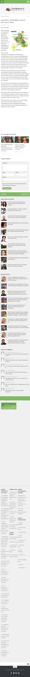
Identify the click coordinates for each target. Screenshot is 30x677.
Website (4, 177)
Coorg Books (22, 567)
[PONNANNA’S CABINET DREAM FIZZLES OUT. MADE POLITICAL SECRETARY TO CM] (4, 321)
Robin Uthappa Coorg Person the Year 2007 (5, 636)
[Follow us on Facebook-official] (21, 194)
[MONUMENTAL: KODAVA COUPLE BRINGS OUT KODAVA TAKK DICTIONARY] (4, 232)
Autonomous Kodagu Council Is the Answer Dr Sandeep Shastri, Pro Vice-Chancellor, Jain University (22, 500)
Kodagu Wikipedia (20, 523)
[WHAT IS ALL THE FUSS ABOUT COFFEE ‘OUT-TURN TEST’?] (4, 239)
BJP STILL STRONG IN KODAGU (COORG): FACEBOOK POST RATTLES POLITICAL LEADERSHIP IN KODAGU (18, 300)
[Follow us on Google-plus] (26, 194)
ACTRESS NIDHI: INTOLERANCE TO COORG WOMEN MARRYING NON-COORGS (16, 203)
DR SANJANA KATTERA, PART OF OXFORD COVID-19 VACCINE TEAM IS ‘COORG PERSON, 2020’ (5, 513)
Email (17, 172)
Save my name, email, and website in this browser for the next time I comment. (14, 184)
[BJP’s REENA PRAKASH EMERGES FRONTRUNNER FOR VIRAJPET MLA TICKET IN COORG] (8, 139)
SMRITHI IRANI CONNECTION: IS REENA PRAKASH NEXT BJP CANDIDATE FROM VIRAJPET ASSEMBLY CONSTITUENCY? (18, 314)
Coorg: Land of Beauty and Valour (13, 555)
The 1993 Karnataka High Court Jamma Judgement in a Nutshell (12, 505)
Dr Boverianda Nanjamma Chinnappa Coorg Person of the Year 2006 (5, 644)
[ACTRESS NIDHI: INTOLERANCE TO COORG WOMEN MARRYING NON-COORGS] (4, 204)
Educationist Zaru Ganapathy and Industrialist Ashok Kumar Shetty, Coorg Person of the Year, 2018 (4, 541)
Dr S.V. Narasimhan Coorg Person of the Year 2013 (5, 588)
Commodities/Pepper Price (22, 560)
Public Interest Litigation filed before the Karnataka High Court (13, 496)
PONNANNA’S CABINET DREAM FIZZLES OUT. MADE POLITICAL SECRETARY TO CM (18, 321)
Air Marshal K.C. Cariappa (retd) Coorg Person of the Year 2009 (4, 618)
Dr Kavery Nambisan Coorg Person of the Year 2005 (5, 653)
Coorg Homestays (20, 550)
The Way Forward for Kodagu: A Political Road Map (22, 511)
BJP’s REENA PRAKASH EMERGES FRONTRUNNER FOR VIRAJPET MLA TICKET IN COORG (7, 148)
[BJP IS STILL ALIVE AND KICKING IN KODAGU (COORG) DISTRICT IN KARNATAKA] (4, 307)
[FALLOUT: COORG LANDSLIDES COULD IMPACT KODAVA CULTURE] (22, 139)
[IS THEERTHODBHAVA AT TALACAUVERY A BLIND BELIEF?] (4, 260)
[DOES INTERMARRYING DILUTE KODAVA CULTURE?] (4, 225)
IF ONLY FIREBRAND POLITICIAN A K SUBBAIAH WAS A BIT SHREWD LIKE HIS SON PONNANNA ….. (18, 279)
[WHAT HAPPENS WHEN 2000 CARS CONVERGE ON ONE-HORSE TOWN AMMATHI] (4, 246)
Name (4, 172)
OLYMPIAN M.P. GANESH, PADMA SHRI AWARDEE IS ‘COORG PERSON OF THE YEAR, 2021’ (5, 500)
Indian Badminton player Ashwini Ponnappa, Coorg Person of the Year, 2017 (5, 554)
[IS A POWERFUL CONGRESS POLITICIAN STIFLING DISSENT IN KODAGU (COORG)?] (4, 286)
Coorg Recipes (22, 532)
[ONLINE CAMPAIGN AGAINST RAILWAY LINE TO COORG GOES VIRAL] (4, 266)
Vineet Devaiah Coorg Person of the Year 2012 (5, 595)
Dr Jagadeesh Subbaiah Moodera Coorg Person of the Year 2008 (5, 628)
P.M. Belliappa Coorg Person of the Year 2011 (5, 602)
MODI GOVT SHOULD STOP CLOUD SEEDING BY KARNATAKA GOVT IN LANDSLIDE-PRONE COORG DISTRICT (17, 293)
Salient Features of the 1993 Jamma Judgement (12, 519)
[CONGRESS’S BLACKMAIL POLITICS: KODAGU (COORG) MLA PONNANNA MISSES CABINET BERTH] (4, 335)
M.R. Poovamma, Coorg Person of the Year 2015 (5, 572)
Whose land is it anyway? (13, 512)
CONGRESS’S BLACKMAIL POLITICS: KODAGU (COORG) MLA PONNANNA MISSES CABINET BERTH (17, 334)
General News (5, 16)
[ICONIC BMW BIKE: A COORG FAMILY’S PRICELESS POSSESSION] (4, 211)
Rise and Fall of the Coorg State (13, 538)
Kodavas (21, 564)
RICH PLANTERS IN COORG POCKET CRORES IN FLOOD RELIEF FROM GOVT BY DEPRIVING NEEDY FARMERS (18, 252)
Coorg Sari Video (21, 546)
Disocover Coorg (12, 550)
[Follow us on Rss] (28, 194)
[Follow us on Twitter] (23, 194)
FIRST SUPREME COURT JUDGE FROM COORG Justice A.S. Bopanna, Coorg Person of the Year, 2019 (5, 527)
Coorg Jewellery (20, 536)
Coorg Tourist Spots (21, 528)
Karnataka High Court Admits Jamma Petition (13, 526)
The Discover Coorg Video (21, 541)
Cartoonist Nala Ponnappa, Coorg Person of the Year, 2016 (5, 564)
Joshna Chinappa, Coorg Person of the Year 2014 (5, 580)
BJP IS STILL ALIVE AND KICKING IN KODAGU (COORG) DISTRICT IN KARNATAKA (16, 307)
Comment (5, 163)
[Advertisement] (15, 118)
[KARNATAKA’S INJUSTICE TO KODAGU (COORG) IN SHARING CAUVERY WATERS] (4, 328)
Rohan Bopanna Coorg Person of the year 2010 (5, 609)
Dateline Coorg (14, 542)
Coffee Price (22, 554)
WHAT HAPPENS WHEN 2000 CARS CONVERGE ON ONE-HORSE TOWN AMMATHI (17, 245)
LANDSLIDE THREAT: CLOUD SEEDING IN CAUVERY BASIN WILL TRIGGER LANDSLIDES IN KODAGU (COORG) (18, 341)
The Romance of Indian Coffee (13, 546)
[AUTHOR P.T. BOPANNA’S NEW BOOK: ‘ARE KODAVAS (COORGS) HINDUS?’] (4, 218)
